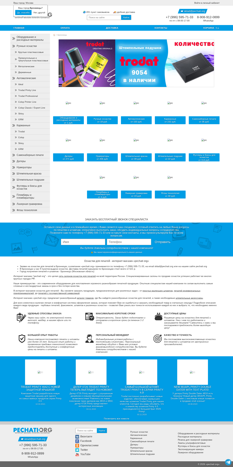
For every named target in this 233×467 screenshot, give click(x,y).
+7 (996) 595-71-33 (179, 17)
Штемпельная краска (29, 173)
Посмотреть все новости (116, 418)
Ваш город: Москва (23, 3)
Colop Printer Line (27, 102)
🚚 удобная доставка (124, 12)
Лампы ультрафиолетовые (192, 443)
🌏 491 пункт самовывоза (96, 12)
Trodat (21, 131)
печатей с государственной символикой (59, 293)
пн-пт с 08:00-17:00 (179, 20)
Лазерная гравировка (29, 204)
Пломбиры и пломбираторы (25, 196)
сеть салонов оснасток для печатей (77, 276)
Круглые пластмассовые (31, 52)
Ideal (20, 84)
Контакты (161, 28)
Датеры (21, 161)
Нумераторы (24, 167)
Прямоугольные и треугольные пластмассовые (33, 59)
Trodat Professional (28, 96)
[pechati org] (32, 431)
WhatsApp (208, 20)
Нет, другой (39, 12)
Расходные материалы (190, 436)
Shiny (21, 113)
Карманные (23, 125)
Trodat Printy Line (27, 90)
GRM (20, 119)
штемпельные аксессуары (189, 298)
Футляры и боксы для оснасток (29, 187)
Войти (207, 3)
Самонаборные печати (30, 155)
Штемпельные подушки (30, 179)
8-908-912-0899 (208, 17)
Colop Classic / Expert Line (31, 107)
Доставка (112, 28)
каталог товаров (85, 298)
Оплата (65, 28)
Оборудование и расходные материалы (30, 38)
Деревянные (24, 72)
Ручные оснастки (27, 46)
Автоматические (26, 78)
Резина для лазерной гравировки (195, 439)
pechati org (212, 464)
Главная (18, 28)
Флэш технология (27, 210)
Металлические (26, 66)
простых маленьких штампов (157, 290)
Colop (21, 137)
